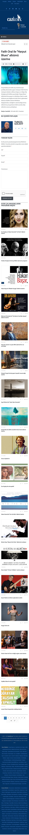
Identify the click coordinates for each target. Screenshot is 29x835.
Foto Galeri (16, 3)
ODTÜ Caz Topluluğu (15, 818)
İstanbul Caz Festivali (17, 768)
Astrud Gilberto (11, 790)
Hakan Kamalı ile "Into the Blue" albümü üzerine (12, 514)
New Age (26, 777)
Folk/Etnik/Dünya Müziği (16, 760)
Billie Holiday (3, 794)
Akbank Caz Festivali (15, 749)
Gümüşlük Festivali (14, 764)
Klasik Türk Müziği (16, 773)
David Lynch (21, 796)
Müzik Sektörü (21, 777)
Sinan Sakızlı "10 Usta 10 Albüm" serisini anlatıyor (12, 570)
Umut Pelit (10, 828)
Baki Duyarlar (8, 792)
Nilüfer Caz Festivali (6, 779)
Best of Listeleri (5, 753)
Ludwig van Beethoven (22, 813)
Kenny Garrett (15, 811)
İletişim (14, 1)
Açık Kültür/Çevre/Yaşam (20, 747)
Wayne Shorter (21, 828)
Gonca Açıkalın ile (5, 458)
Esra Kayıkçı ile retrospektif (7, 486)
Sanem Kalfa (4, 822)
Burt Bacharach (14, 794)
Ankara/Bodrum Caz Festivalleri (13, 751)
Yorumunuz (4, 169)
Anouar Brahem (24, 788)
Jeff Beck (17, 807)
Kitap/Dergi (5, 773)
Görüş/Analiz (4, 764)
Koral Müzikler (19, 775)
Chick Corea (16, 796)
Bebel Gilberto (20, 792)
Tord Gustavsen (24, 826)
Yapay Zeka (7, 783)
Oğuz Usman (21, 818)
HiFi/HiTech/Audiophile (19, 766)
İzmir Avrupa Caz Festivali (11, 770)
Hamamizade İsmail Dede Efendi (7, 805)
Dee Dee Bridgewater (11, 798)
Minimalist (16, 777)
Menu (4, 37)
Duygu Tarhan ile (5, 625)
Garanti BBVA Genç (14, 762)
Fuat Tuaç (16, 803)
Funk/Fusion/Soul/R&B (6, 762)
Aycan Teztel (17, 790)
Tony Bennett (18, 826)
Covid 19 (13, 755)
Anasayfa (4, 1)
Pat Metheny (8, 820)
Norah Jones (8, 818)
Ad (2, 150)
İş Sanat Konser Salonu (9, 768)
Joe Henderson (22, 807)
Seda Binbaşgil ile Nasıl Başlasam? (13, 822)
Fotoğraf (23, 760)
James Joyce (12, 807)
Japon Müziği (19, 770)
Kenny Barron (9, 811)
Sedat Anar (22, 822)
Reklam (9, 1)
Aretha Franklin (4, 790)
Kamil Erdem (19, 809)
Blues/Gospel (10, 753)
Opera (11, 779)
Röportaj (12, 781)
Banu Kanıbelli (13, 792)
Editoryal (21, 755)
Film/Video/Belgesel (7, 760)
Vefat (4, 783)
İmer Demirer (22, 805)
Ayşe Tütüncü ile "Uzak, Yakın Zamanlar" (10, 402)
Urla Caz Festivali (23, 781)
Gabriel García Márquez (22, 803)
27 (14, 720)
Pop (14, 779)
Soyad (3, 155)
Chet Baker (11, 796)
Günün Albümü (21, 764)
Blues (25, 1)
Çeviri (10, 755)
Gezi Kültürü (21, 762)
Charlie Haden (5, 796)
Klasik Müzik (20, 1)
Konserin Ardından (12, 775)
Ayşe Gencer (22, 790)
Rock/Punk (8, 781)
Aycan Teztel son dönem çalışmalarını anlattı (11, 597)
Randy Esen (25, 820)
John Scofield (7, 809)
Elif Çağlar (22, 798)
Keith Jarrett (4, 811)
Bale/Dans (25, 751)
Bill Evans (25, 792)
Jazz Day (24, 770)
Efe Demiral (17, 798)
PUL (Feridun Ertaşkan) (20, 779)
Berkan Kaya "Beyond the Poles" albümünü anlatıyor (13, 542)
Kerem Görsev (21, 811)
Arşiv (21, 751)
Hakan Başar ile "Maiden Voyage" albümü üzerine (13, 288)
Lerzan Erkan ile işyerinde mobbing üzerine (11, 709)
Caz (14, 753)
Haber (13, 766)
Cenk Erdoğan (25, 794)
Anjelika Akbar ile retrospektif (8, 681)
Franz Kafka (11, 803)
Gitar (25, 762)
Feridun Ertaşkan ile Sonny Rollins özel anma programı (14, 260)
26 (11, 720)
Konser (21, 773)
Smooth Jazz (17, 781)
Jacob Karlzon (7, 807)
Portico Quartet (19, 820)
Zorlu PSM (24, 783)
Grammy (8, 764)
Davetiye (17, 755)
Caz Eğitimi (18, 753)
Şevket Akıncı (8, 824)
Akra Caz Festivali (23, 749)
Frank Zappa (6, 803)
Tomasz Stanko (12, 826)
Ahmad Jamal (11, 788)
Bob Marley (9, 794)
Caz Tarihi (6, 755)
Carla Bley (20, 794)
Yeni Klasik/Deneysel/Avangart (15, 783)
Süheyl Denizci (22, 824)
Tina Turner (7, 826)
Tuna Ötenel (4, 828)
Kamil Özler (25, 809)
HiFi (12, 3)
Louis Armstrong (14, 813)
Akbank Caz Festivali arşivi (8, 44)
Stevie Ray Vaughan (15, 824)
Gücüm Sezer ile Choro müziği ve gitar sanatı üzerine (13, 653)
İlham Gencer (16, 805)
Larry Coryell (8, 813)
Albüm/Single (4, 751)
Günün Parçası (8, 766)
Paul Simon (14, 820)
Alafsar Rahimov (18, 788)
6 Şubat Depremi (12, 747)
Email (3, 162)
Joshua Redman (14, 809)
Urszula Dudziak (15, 828)
